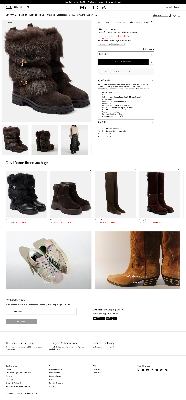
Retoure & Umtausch (13, 383)
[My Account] (170, 15)
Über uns (52, 366)
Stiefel (138, 22)
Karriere (52, 379)
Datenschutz (97, 369)
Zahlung (9, 376)
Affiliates (52, 386)
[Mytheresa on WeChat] (166, 370)
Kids (22, 7)
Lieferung (9, 379)
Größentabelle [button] (148, 49)
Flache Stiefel (148, 22)
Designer (109, 22)
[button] (152, 15)
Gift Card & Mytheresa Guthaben (18, 373)
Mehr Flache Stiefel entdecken (109, 137)
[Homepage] (93, 7)
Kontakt (9, 369)
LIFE (27, 7)
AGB (95, 366)
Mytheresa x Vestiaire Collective (18, 386)
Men (16, 7)
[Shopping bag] (178, 15)
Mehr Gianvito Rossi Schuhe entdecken (112, 131)
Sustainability (54, 373)
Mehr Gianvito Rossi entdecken (109, 128)
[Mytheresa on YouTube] (156, 370)
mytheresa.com (31, 394)
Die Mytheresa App (56, 369)
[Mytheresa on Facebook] (142, 370)
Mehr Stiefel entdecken (106, 134)
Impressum (97, 373)
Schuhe (130, 22)
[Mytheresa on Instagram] (152, 370)
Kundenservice (11, 366)
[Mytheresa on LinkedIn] (138, 370)
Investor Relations (56, 383)
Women (9, 7)
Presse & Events (55, 376)
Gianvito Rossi (120, 22)
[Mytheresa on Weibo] (161, 370)
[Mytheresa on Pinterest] (147, 370)
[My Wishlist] (174, 15)
